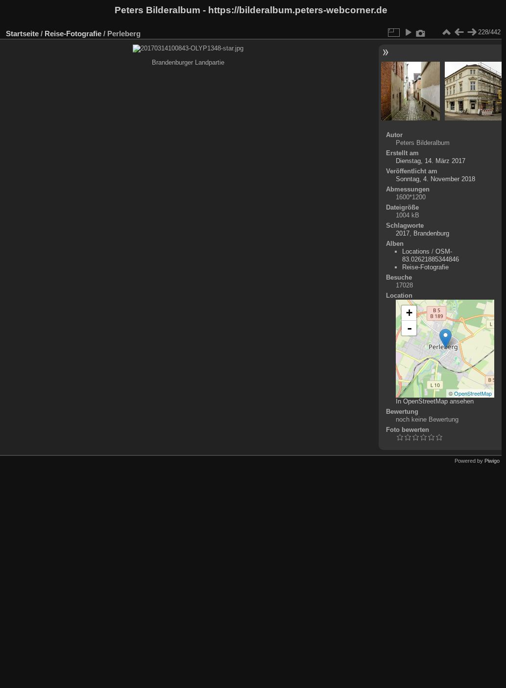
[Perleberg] (445, 339)
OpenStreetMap (473, 393)
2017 (403, 233)
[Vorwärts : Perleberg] (471, 32)
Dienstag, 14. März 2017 (430, 161)
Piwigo (492, 461)
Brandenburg (431, 233)
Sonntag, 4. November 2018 (435, 179)
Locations (416, 251)
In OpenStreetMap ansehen (435, 401)
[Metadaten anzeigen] (420, 32)
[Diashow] (408, 32)
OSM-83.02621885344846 (430, 255)
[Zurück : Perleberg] (459, 32)
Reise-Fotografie (73, 33)
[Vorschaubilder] (446, 32)
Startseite (22, 33)
